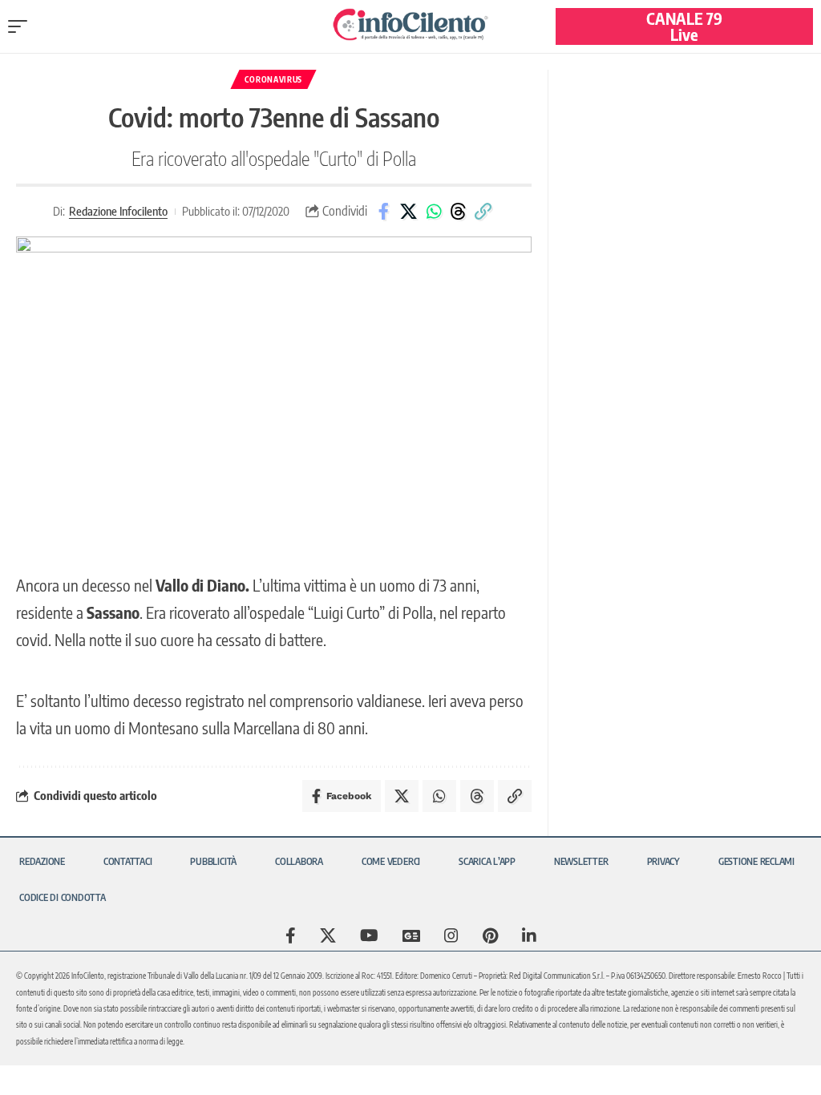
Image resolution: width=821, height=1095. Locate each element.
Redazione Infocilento (118, 211)
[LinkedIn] (529, 935)
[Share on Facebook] (384, 211)
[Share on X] (409, 211)
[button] (21, 26)
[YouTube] (369, 935)
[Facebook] (290, 935)
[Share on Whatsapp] (434, 211)
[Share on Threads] (458, 211)
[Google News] (411, 935)
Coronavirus (273, 79)
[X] (328, 935)
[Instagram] (451, 935)
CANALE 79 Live (684, 26)
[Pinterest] (490, 935)
